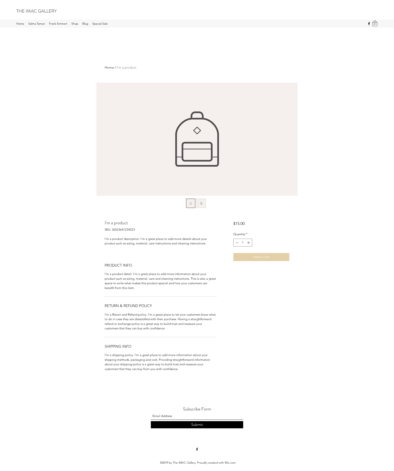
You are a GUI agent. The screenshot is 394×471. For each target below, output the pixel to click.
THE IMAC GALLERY (36, 11)
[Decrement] (236, 242)
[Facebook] (369, 24)
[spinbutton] (242, 242)
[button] (374, 23)
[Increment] (249, 242)
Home (109, 67)
